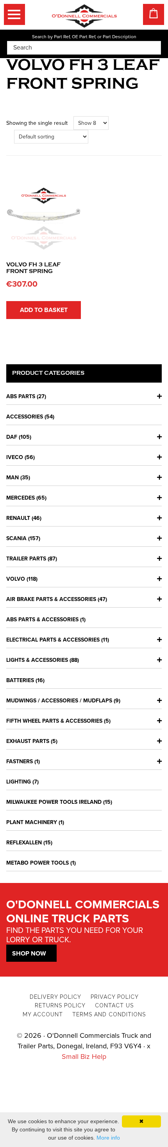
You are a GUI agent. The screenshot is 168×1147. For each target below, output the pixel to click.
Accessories (24, 416)
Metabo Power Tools (37, 863)
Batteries (20, 680)
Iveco (14, 457)
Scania (16, 538)
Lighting (18, 781)
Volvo (15, 579)
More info (108, 1138)
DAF (11, 437)
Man (12, 477)
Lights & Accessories (37, 660)
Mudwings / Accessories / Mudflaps (59, 700)
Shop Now (29, 953)
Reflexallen (24, 842)
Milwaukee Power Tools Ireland (54, 802)
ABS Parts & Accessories (42, 619)
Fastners (19, 761)
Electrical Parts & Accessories (53, 639)
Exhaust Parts (27, 741)
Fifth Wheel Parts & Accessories (54, 721)
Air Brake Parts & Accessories (51, 599)
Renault (18, 518)
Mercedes (20, 498)
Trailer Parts (26, 558)
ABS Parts (20, 396)
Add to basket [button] (44, 310)
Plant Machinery (31, 822)
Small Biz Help (84, 1056)
